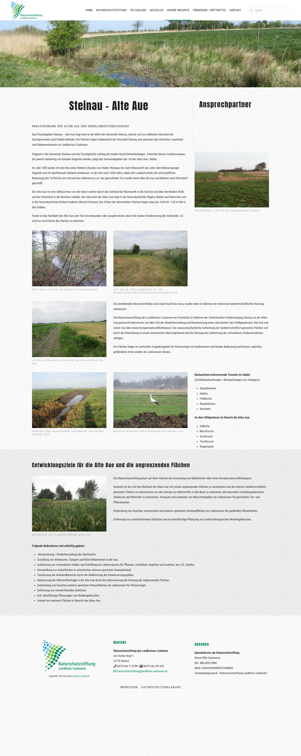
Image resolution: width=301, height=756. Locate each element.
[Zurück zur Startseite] (27, 10)
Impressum (129, 687)
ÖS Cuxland (138, 10)
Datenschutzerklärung (161, 687)
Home (89, 10)
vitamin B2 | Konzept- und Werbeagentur (156, 753)
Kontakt (235, 10)
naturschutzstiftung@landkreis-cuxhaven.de (142, 671)
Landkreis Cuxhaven (81, 676)
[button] (150, 744)
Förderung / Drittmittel (209, 10)
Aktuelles (156, 10)
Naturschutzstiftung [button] (111, 10)
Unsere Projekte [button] (178, 10)
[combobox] (269, 10)
